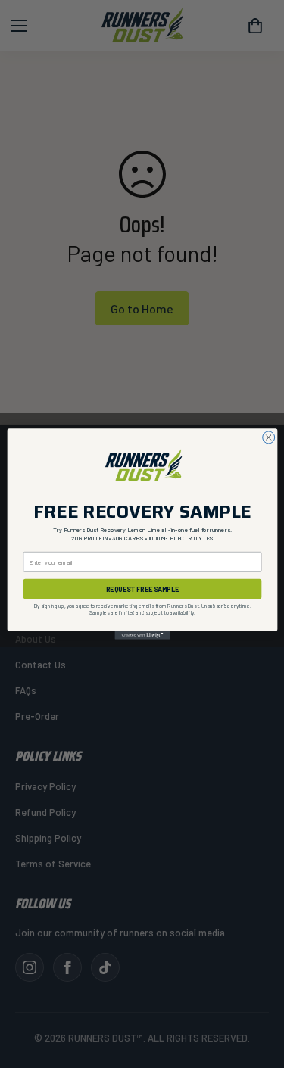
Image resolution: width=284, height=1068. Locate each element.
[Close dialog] (268, 437)
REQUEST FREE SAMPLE (141, 589)
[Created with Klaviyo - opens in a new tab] (142, 635)
